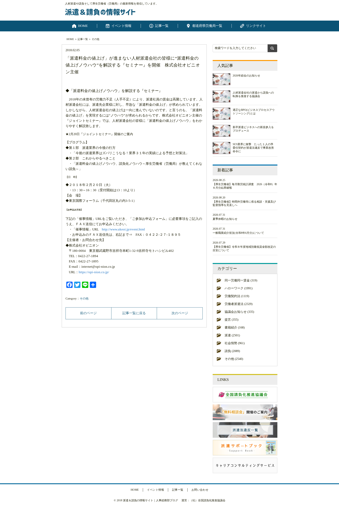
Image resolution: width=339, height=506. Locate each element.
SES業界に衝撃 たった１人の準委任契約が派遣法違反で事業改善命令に (253, 148)
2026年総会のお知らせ (246, 75)
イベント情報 (121, 26)
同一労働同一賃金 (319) (241, 280)
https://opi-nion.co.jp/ (94, 272)
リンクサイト (256, 26)
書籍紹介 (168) (235, 327)
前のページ (88, 313)
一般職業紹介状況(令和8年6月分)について (238, 232)
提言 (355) (231, 319)
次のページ (179, 313)
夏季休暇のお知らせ (225, 219)
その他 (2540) (234, 358)
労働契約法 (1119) (237, 296)
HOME (83, 26)
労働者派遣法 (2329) (238, 304)
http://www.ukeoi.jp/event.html (123, 229)
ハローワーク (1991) (238, 288)
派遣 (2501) (232, 335)
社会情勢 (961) (235, 343)
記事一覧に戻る (134, 313)
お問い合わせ (200, 489)
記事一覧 (162, 26)
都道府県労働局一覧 (207, 26)
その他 (95, 39)
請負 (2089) (232, 351)
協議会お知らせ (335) (239, 311)
